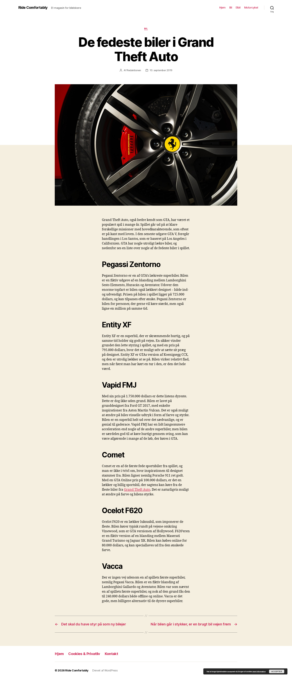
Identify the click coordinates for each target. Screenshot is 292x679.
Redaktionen (134, 70)
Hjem (222, 7)
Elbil (238, 7)
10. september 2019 (161, 70)
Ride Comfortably (32, 7)
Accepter (276, 671)
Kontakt (111, 654)
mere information (259, 671)
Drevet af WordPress (105, 670)
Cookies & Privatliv (84, 654)
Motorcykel (251, 7)
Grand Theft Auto (137, 490)
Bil (230, 7)
